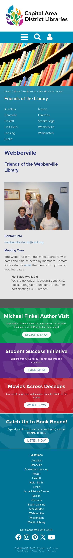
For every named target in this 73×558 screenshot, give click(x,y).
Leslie (8, 139)
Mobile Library (36, 522)
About (16, 91)
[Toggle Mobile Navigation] (25, 37)
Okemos (44, 115)
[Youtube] (51, 535)
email (28, 265)
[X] (43, 535)
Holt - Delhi (37, 482)
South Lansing (36, 504)
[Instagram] (26, 535)
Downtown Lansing (36, 469)
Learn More (36, 370)
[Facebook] (18, 535)
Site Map (52, 551)
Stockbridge (46, 121)
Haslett (9, 121)
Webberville (46, 127)
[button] (37, 38)
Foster (36, 474)
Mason (42, 109)
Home (7, 91)
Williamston (46, 133)
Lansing (9, 133)
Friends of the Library (50, 91)
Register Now (36, 335)
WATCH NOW (36, 405)
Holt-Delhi (11, 127)
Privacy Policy (38, 551)
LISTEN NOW (36, 440)
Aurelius (10, 109)
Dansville (10, 115)
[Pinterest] (35, 535)
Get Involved (29, 91)
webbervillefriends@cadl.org (23, 242)
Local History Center (36, 491)
